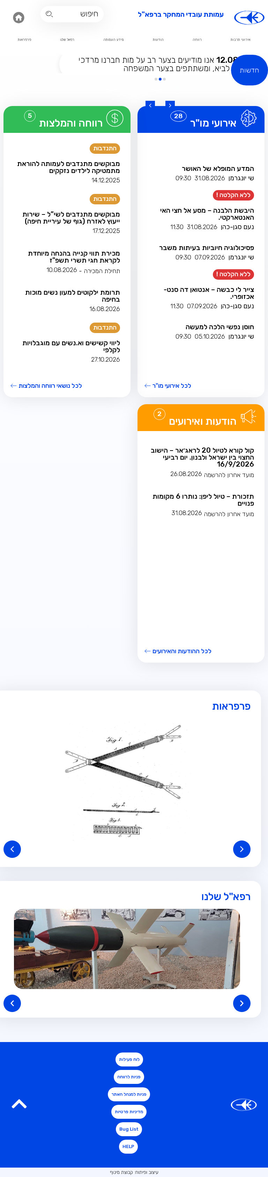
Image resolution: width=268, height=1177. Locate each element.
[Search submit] (49, 14)
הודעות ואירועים (203, 421)
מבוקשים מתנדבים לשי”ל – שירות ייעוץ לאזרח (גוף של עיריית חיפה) (71, 217)
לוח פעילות (129, 1059)
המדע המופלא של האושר (218, 168)
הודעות (158, 40)
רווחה (197, 40)
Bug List (129, 1129)
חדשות (249, 70)
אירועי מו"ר (213, 123)
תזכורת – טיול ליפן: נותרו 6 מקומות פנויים (203, 499)
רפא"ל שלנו (226, 896)
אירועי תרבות (240, 40)
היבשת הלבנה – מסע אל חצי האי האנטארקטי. (207, 213)
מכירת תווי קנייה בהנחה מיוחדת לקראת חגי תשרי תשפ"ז (74, 256)
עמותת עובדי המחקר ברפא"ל (181, 14)
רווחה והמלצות (71, 123)
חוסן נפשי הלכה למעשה (220, 327)
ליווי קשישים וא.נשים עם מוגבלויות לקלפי (71, 346)
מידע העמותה (113, 40)
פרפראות (24, 40)
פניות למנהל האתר (129, 1094)
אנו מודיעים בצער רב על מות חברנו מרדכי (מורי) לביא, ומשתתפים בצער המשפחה (165, 64)
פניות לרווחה (129, 1076)
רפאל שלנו (67, 40)
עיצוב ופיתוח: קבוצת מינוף (134, 1172)
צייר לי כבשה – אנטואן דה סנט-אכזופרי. (209, 293)
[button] (170, 105)
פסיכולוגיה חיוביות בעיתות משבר (206, 247)
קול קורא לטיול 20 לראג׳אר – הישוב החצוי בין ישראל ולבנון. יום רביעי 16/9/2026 (202, 457)
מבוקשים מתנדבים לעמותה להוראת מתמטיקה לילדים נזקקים (68, 167)
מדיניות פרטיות (129, 1111)
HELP (128, 1146)
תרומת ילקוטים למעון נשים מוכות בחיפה (72, 295)
